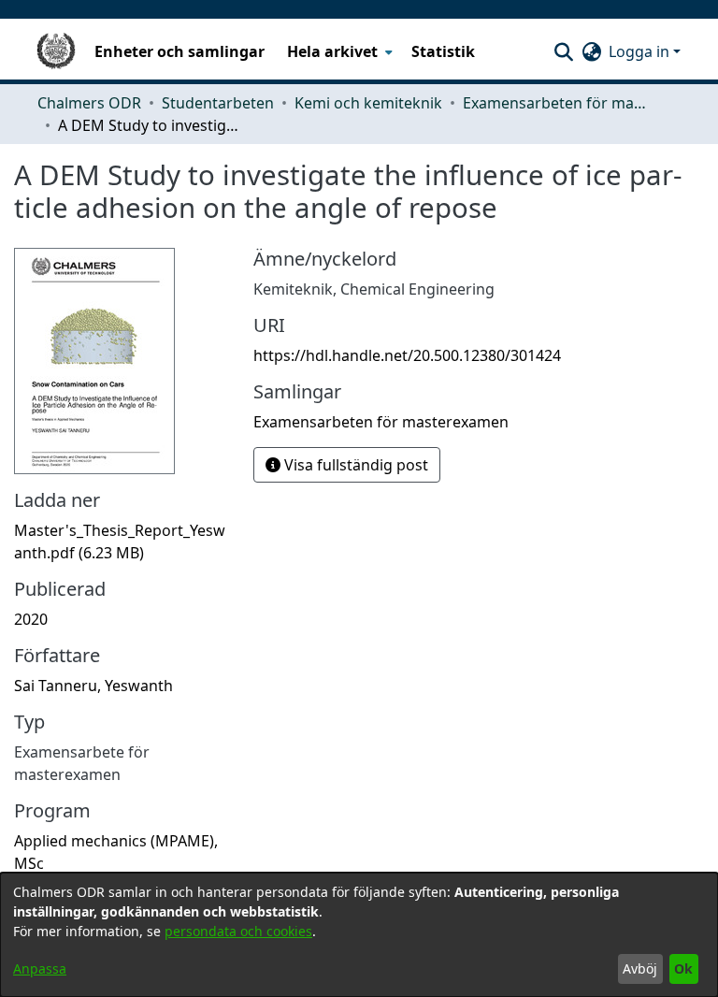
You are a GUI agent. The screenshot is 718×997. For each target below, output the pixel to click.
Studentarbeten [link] (218, 103)
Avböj (640, 968)
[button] (563, 51)
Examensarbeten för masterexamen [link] (556, 103)
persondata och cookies (238, 931)
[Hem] (56, 51)
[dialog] (359, 935)
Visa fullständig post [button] (354, 465)
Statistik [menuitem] (443, 51)
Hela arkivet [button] (332, 51)
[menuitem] (338, 51)
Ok (683, 968)
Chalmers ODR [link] (89, 103)
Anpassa (39, 968)
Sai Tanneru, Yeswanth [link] (93, 685)
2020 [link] (31, 619)
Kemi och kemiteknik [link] (368, 103)
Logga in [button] (641, 51)
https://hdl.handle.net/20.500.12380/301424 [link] (407, 355)
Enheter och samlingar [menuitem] (179, 51)
